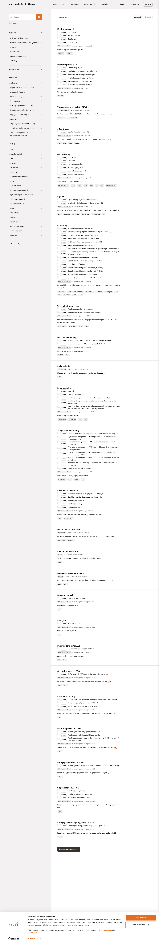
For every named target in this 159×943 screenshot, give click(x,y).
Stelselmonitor (107, 4)
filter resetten (13, 23)
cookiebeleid (33, 933)
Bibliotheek (58, 4)
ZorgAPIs (133, 4)
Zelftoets (121, 4)
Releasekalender (90, 4)
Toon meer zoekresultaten (68, 849)
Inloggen (148, 4)
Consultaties (74, 4)
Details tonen (33, 939)
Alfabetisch (147, 17)
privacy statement (104, 930)
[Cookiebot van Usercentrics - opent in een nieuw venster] (14, 938)
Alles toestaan (141, 917)
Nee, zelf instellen (139, 925)
